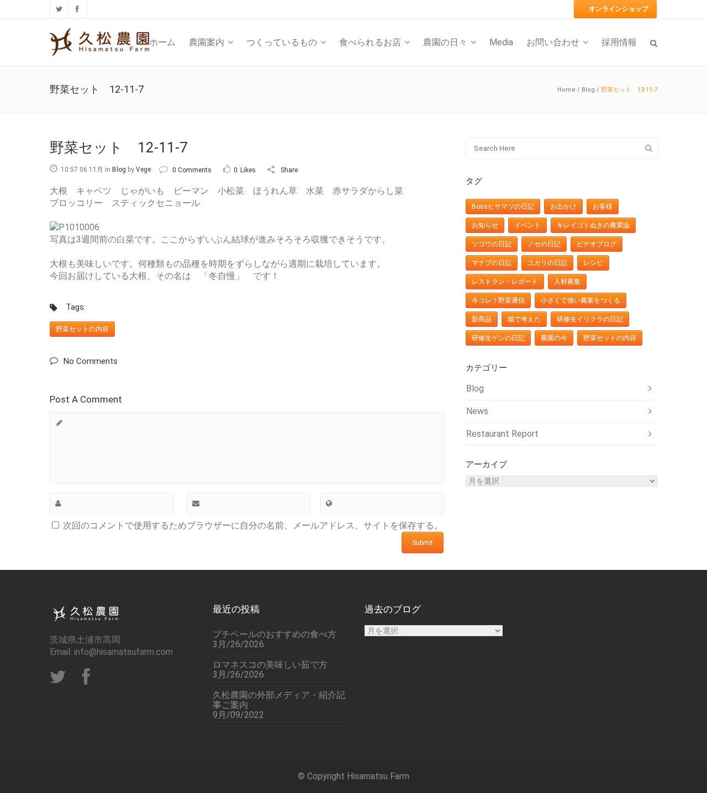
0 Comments (192, 170)
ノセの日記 (544, 244)
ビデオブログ (596, 244)
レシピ (593, 263)
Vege (143, 169)
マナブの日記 (491, 263)
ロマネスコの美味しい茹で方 (270, 665)
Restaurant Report (502, 434)
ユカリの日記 (547, 263)
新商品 (482, 319)
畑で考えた (524, 319)
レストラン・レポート (505, 282)
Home (566, 89)
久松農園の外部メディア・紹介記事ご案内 (279, 700)
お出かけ (563, 206)
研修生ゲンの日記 (498, 338)
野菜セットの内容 (82, 329)
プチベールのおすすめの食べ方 (274, 634)
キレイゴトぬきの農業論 (593, 225)
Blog (588, 89)
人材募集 (567, 282)
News (477, 411)
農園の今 (554, 338)
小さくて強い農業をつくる (580, 300)
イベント (527, 225)
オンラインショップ (618, 9)
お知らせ (485, 225)
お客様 (603, 206)
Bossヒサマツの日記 (503, 206)
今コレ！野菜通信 (498, 300)
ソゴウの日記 (491, 244)
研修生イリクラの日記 (590, 319)
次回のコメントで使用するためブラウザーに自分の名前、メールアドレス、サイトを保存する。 (253, 525)
